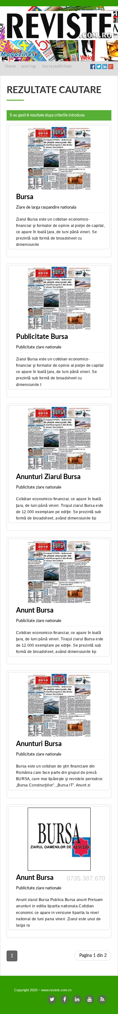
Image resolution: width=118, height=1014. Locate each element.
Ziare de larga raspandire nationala (46, 207)
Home (10, 66)
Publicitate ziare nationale (38, 347)
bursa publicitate (57, 66)
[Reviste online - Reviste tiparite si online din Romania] (59, 25)
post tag (28, 66)
